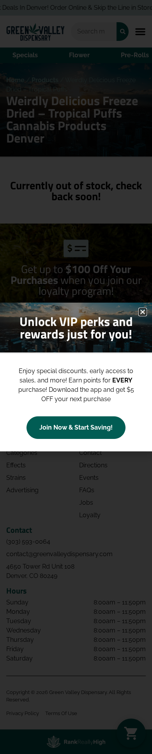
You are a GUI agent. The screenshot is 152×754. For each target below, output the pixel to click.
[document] (76, 377)
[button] (143, 312)
